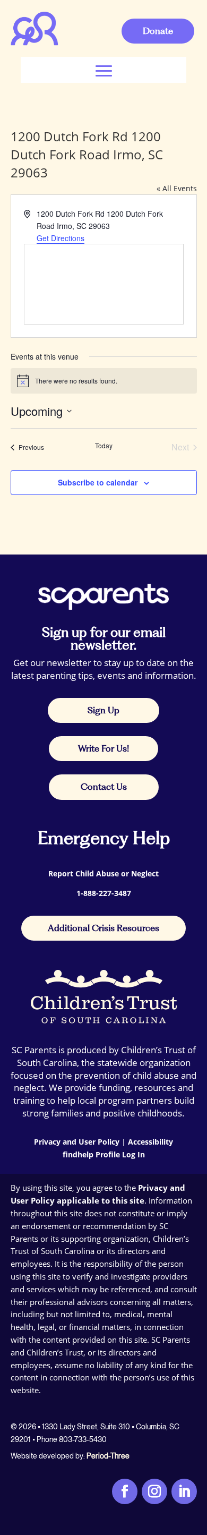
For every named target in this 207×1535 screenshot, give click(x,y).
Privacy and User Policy (76, 1142)
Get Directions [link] (60, 238)
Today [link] (104, 445)
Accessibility (150, 1142)
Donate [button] (158, 30)
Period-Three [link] (108, 1456)
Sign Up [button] (103, 710)
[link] (34, 43)
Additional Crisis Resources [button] (103, 928)
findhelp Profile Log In (104, 1154)
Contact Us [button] (104, 786)
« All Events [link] (177, 188)
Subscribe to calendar (97, 482)
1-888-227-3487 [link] (103, 893)
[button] (104, 70)
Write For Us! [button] (103, 748)
